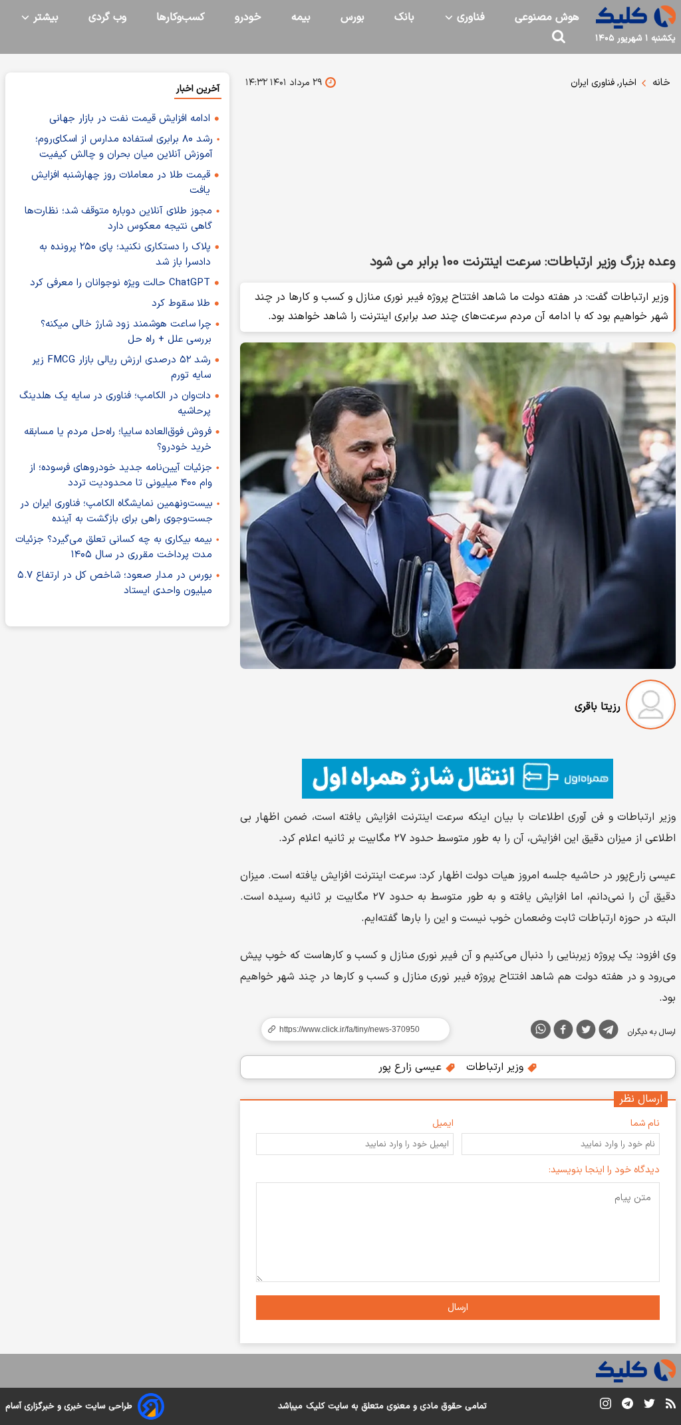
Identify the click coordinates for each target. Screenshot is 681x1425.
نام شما (645, 1123)
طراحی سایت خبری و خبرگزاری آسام (68, 1406)
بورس (352, 17)
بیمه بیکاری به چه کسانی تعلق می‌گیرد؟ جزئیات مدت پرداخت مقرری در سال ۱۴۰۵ (113, 547)
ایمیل (443, 1123)
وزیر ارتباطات (496, 1067)
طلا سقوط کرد (181, 303)
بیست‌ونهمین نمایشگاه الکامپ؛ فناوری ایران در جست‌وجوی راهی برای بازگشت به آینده (116, 511)
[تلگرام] (608, 1032)
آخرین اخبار (197, 89)
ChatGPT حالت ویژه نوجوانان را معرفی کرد (120, 283)
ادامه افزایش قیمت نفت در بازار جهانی (129, 118)
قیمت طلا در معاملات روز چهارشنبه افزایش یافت (120, 183)
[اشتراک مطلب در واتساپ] (541, 1029)
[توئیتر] (586, 1032)
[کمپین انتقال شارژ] (458, 779)
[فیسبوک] (563, 1032)
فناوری (469, 17)
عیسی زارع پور (411, 1067)
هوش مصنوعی (547, 17)
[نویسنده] (651, 707)
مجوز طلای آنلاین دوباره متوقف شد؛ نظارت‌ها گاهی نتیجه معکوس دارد (118, 218)
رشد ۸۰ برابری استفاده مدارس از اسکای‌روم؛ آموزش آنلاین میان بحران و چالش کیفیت (124, 147)
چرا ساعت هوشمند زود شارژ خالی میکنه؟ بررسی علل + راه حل (126, 332)
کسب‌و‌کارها (180, 17)
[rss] (671, 1406)
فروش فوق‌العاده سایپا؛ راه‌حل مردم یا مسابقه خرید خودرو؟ (117, 439)
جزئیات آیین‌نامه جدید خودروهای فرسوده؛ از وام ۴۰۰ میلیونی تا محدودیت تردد (120, 475)
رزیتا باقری (597, 707)
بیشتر (44, 17)
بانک (404, 17)
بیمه (301, 17)
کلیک (315, 1406)
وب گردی (107, 17)
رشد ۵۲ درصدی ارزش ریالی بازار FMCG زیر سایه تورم (121, 367)
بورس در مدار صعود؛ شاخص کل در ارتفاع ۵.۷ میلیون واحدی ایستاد (114, 583)
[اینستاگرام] (605, 1406)
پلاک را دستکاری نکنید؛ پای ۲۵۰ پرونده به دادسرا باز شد (125, 254)
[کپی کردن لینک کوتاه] (349, 1029)
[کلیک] (636, 17)
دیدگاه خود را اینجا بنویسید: (604, 1170)
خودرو (248, 17)
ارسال (458, 1308)
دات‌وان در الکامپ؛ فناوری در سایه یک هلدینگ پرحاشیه (115, 403)
